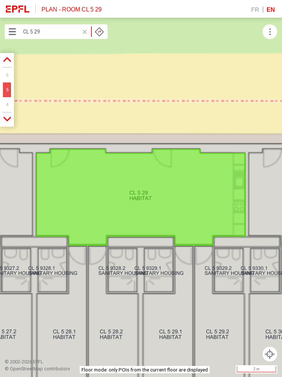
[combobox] (63, 31)
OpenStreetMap (26, 368)
